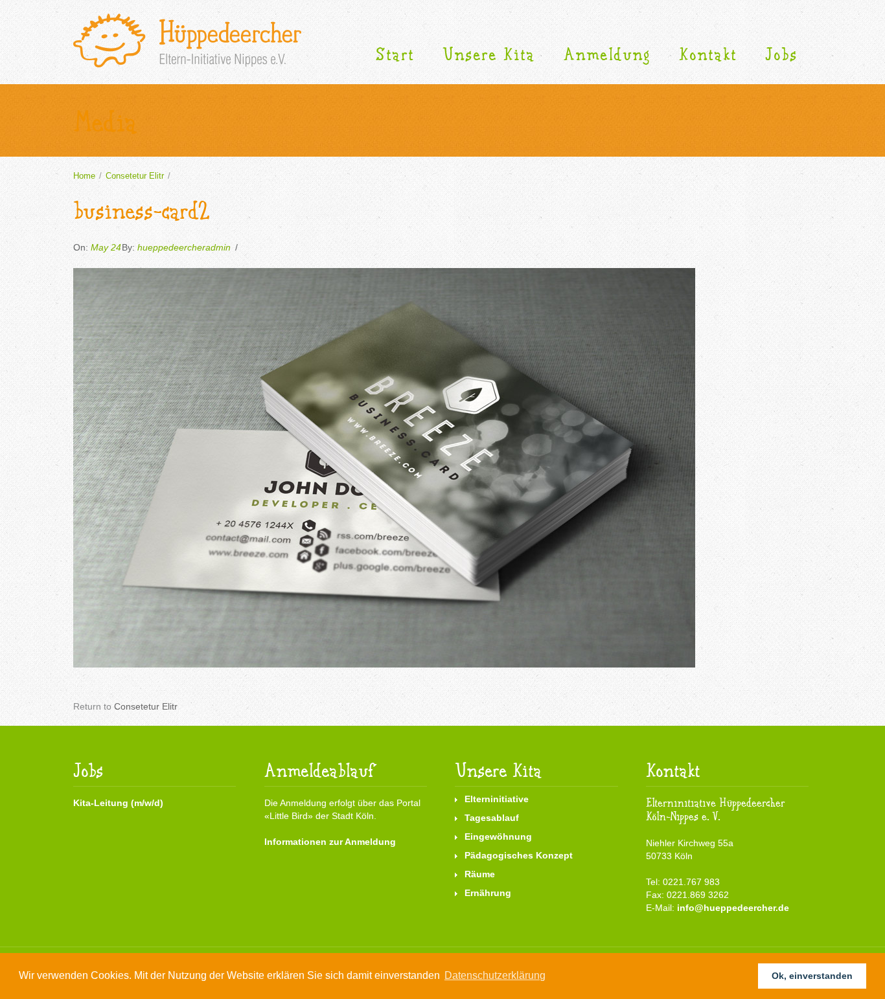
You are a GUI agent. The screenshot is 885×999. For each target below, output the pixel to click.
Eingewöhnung (498, 836)
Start (395, 54)
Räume (480, 874)
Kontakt (708, 54)
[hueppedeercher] (187, 40)
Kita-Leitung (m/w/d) (118, 803)
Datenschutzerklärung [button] (495, 975)
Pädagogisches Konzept (519, 855)
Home (84, 176)
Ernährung (488, 893)
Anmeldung (607, 54)
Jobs (781, 54)
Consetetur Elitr (135, 176)
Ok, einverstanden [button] (812, 976)
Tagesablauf (492, 818)
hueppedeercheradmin (184, 247)
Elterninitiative (497, 799)
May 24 (106, 247)
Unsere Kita (488, 54)
